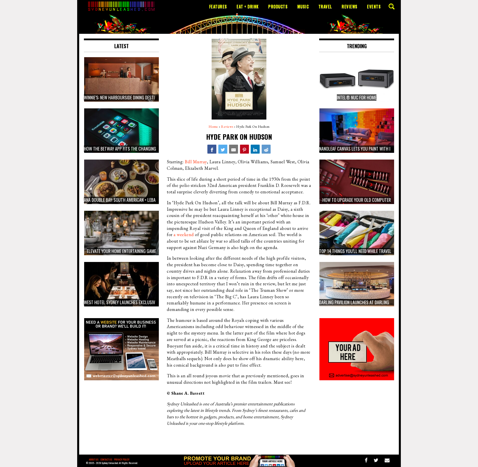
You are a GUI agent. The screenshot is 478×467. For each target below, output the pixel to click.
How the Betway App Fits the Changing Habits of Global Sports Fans (148, 148)
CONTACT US (106, 459)
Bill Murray (196, 162)
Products (278, 6)
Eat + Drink (248, 6)
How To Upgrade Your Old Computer (356, 200)
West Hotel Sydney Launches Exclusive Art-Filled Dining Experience (146, 302)
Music (303, 6)
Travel (325, 6)
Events (374, 6)
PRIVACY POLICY (121, 459)
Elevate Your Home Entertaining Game (121, 251)
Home (213, 126)
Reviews (350, 6)
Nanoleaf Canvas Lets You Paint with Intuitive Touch (369, 148)
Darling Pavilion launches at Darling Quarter (362, 302)
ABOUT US (93, 459)
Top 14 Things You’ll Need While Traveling (358, 251)
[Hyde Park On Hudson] (211, 149)
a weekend (184, 234)
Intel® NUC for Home (356, 97)
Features (218, 6)
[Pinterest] (244, 149)
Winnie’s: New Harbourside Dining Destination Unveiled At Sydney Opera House (155, 97)
